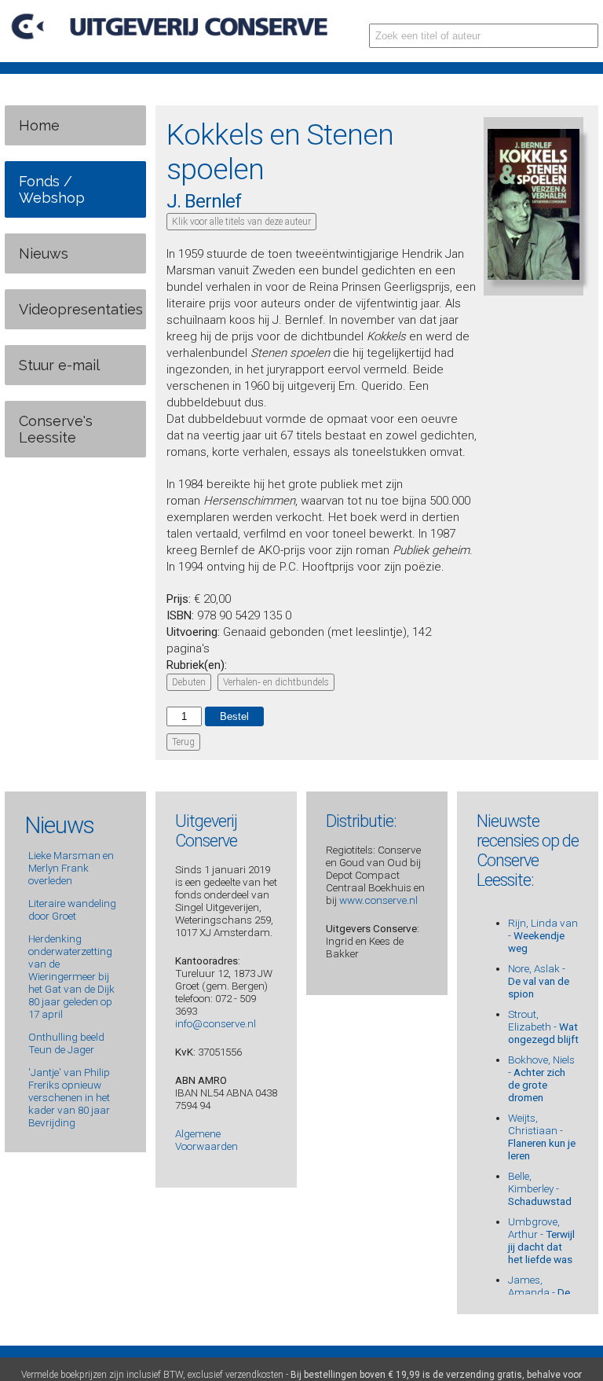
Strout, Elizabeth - (543, 1026)
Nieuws (43, 253)
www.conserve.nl (378, 900)
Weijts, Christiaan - (542, 1136)
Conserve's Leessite (56, 429)
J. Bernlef (203, 201)
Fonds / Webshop (52, 189)
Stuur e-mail (59, 365)
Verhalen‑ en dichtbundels (276, 682)
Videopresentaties (81, 309)
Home (39, 125)
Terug (183, 741)
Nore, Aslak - (538, 981)
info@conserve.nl (215, 1023)
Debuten (189, 682)
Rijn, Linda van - (543, 935)
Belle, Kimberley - (540, 1188)
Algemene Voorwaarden (206, 1139)
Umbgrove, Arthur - (541, 1240)
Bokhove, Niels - (541, 1078)
